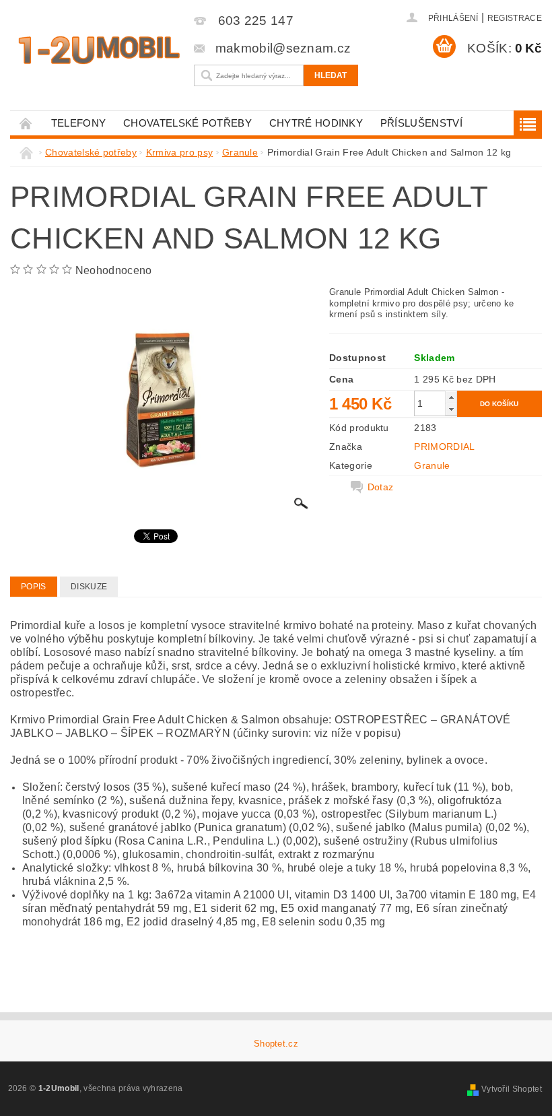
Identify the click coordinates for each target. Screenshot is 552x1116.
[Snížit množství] (451, 409)
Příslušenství (421, 123)
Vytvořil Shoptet (511, 1089)
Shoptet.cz (276, 1043)
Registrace (514, 18)
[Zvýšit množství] (451, 397)
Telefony (78, 123)
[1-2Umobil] (98, 50)
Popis (33, 586)
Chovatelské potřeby (187, 123)
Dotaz (381, 487)
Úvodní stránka (26, 123)
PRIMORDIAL (444, 446)
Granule (432, 465)
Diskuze (89, 586)
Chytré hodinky (316, 123)
